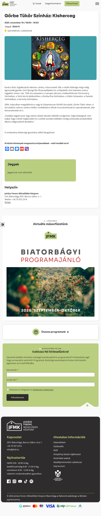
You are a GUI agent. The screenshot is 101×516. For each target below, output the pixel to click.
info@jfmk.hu (13, 449)
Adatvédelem (59, 442)
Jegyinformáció (53, 3)
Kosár (38, 3)
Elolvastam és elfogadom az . (31, 390)
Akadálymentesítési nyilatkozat (67, 462)
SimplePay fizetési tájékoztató (67, 454)
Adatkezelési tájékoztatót (43, 390)
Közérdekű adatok (61, 458)
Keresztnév (12, 370)
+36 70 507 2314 (14, 446)
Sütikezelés (58, 446)
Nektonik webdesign (68, 496)
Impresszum (59, 466)
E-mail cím (12, 380)
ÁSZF (55, 450)
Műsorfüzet (72, 3)
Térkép (8, 202)
